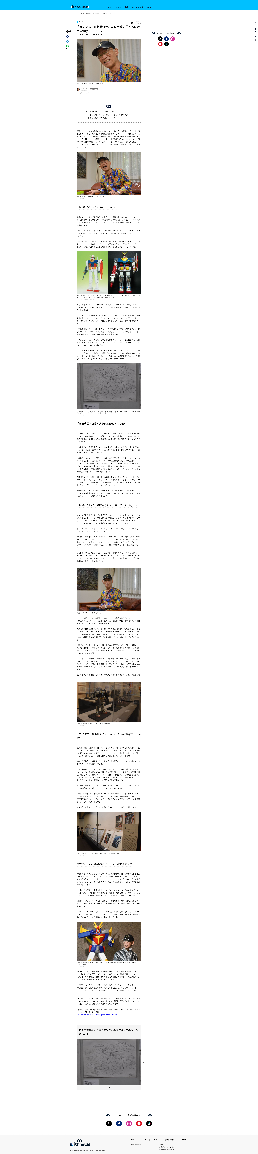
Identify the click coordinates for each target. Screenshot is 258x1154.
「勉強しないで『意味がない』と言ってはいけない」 (109, 115)
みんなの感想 (137, 23)
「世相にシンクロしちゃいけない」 (102, 111)
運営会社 (162, 1144)
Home (71, 13)
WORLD (150, 7)
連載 (126, 7)
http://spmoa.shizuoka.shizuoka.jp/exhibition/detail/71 (97, 1015)
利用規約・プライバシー (167, 1147)
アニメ (79, 93)
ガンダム (85, 93)
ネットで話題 (137, 7)
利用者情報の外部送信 (166, 1149)
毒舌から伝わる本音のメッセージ (101, 118)
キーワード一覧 (136, 1144)
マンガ (118, 7)
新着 (110, 7)
